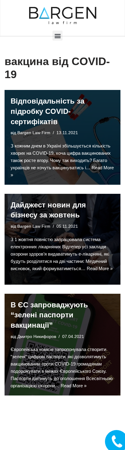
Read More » (100, 268)
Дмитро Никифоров (36, 336)
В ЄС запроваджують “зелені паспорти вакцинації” (49, 315)
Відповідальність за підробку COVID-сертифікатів (47, 111)
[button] (57, 36)
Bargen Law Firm (33, 133)
